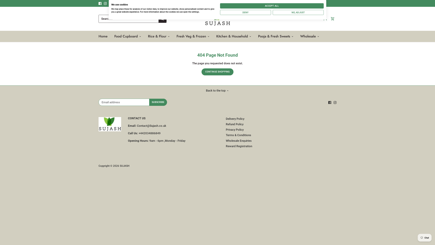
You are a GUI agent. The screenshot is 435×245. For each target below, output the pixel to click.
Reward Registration (239, 146)
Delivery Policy (235, 118)
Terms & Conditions (238, 135)
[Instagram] (335, 102)
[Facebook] (329, 102)
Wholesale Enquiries (239, 140)
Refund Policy (234, 124)
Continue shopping (217, 71)
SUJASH (124, 165)
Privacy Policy (235, 129)
